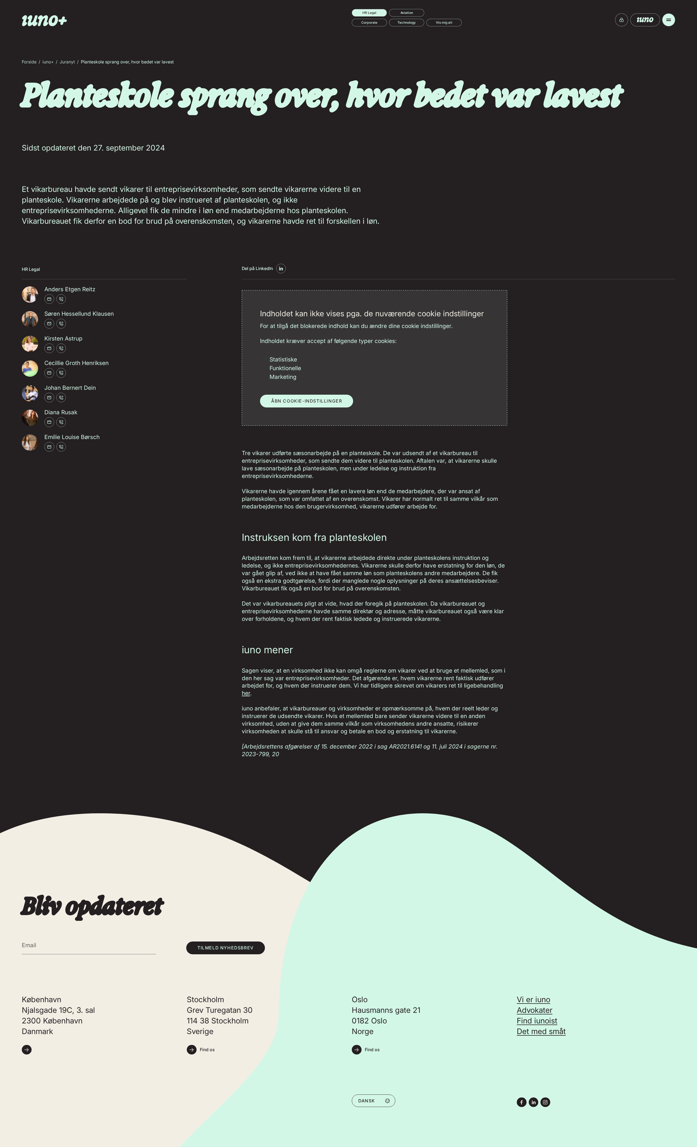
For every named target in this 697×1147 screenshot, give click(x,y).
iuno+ (48, 62)
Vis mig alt (444, 22)
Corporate (369, 22)
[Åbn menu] (668, 19)
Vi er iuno (533, 999)
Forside (29, 62)
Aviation (407, 13)
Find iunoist (537, 1020)
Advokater (534, 1010)
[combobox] (373, 1100)
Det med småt (541, 1031)
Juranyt (67, 62)
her (246, 693)
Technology (407, 22)
